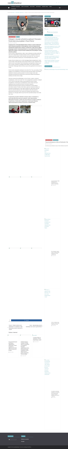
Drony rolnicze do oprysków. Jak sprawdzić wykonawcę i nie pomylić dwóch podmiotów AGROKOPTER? (52, 39)
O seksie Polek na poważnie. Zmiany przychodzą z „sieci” (37, 339)
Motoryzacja (38, 6)
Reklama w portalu (25, 439)
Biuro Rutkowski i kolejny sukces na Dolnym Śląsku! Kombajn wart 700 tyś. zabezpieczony (55, 253)
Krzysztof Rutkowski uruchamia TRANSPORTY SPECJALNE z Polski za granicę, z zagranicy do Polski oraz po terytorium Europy (13, 346)
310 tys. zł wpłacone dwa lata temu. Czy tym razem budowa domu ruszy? (55, 323)
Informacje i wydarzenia (15, 6)
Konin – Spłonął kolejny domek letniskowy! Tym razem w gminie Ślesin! (34, 326)
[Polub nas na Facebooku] (52, 32)
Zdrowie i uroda (45, 6)
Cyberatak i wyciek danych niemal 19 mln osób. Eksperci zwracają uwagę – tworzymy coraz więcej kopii (52, 57)
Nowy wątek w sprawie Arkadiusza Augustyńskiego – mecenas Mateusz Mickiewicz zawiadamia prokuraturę (52, 43)
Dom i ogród (32, 6)
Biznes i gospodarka (25, 6)
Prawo (50, 6)
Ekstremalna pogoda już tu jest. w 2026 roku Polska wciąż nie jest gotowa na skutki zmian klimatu (52, 47)
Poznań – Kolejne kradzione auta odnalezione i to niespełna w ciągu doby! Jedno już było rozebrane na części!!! (15, 327)
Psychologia (13, 8)
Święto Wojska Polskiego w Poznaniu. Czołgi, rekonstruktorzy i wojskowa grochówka (52, 62)
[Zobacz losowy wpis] (59, 7)
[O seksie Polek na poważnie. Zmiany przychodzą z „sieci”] (34, 335)
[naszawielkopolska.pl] (8, 7)
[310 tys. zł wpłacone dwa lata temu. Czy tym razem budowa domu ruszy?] (48, 324)
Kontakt (22, 441)
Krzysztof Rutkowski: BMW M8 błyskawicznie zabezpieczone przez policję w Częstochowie (55, 182)
